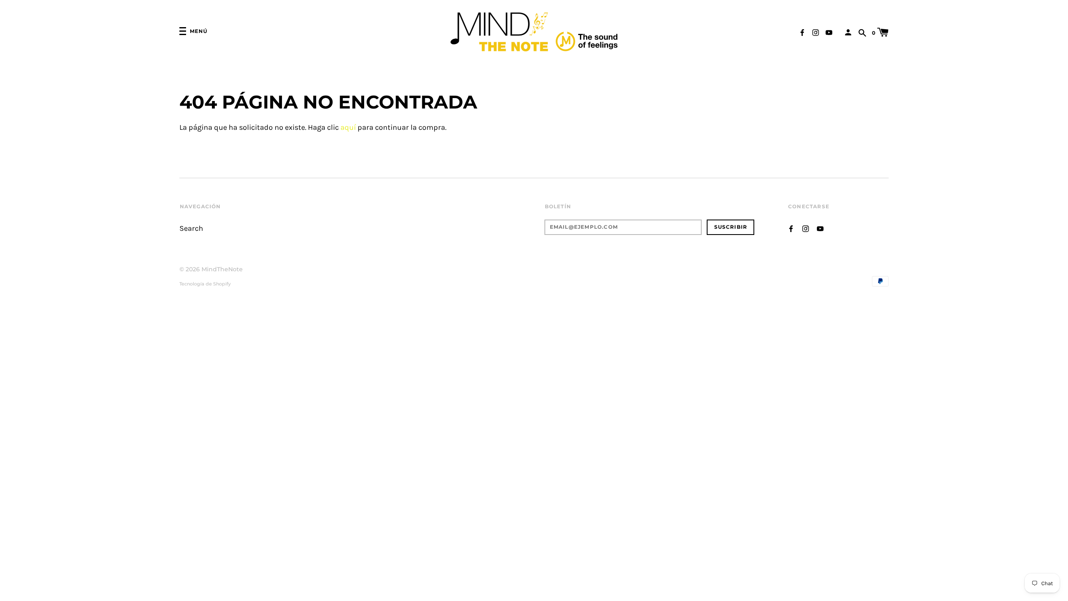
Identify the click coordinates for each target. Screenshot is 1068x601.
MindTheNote (222, 269)
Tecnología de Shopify (205, 284)
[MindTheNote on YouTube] (829, 32)
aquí (348, 127)
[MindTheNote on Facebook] (802, 32)
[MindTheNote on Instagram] (815, 32)
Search (191, 228)
